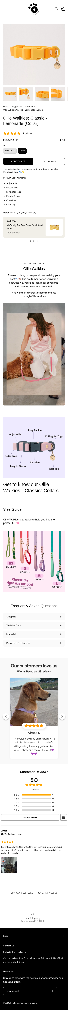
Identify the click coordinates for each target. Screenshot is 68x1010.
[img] (62, 140)
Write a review (30, 817)
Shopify (33, 1003)
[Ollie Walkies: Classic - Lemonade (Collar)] (10, 94)
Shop (5, 936)
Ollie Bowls (14, 1003)
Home (6, 106)
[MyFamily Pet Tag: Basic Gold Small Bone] (54, 227)
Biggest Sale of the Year (23, 106)
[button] (56, 9)
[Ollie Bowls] (34, 9)
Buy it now (49, 161)
